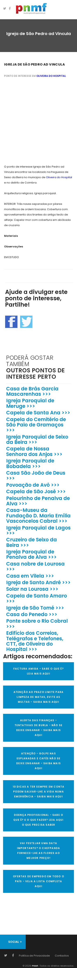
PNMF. (35, 965)
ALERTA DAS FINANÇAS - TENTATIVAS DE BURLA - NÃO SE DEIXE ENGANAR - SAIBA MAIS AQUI (39, 728)
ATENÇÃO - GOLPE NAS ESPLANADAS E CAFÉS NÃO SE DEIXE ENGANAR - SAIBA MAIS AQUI (38, 761)
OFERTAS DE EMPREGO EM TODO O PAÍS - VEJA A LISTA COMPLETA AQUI (38, 881)
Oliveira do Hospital (51, 76)
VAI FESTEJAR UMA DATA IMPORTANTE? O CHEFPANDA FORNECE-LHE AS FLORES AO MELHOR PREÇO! (38, 850)
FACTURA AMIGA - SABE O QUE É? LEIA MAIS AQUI (38, 671)
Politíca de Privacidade (34, 956)
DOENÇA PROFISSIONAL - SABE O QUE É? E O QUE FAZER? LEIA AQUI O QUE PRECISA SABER (38, 819)
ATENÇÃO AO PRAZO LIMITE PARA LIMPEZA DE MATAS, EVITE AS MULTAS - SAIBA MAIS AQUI (39, 697)
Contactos (62, 956)
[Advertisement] (38, 121)
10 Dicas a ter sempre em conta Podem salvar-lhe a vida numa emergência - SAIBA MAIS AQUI (38, 791)
